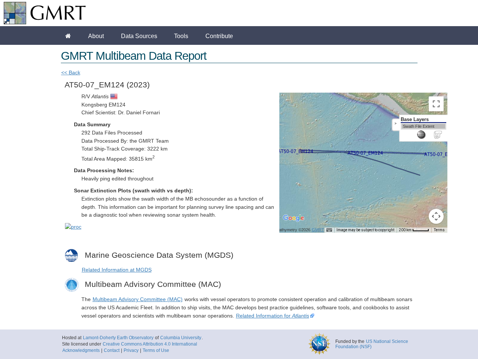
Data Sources (139, 36)
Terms (439, 230)
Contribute (219, 36)
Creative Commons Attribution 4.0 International (150, 344)
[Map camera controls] (436, 216)
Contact (112, 350)
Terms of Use (156, 350)
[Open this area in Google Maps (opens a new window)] (293, 223)
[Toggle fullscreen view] (436, 103)
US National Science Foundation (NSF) (371, 344)
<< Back (70, 72)
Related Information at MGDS (117, 270)
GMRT (318, 230)
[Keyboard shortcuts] (329, 230)
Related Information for (272, 316)
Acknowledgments (81, 350)
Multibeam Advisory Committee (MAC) (138, 299)
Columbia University (180, 337)
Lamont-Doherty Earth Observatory (118, 337)
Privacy (131, 350)
